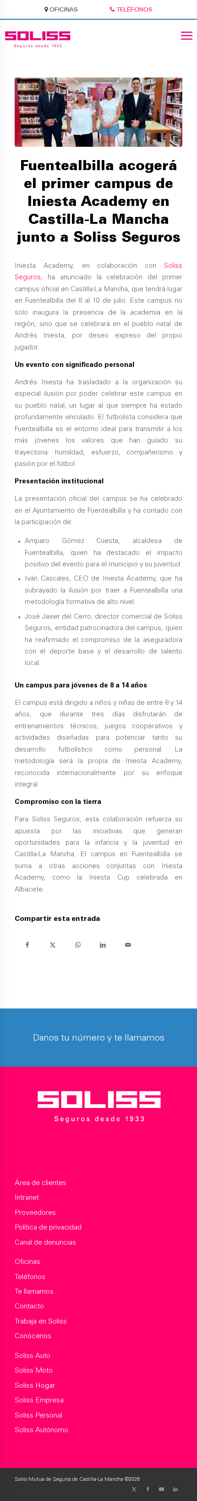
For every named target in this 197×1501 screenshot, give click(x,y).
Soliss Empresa (39, 1400)
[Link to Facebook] (148, 1489)
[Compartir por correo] (128, 945)
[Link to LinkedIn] (175, 1489)
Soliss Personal (38, 1415)
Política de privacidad (48, 1227)
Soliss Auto (32, 1356)
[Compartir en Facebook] (27, 945)
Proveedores (35, 1213)
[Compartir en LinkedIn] (102, 945)
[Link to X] (134, 1489)
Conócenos (33, 1336)
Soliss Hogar (35, 1386)
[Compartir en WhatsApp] (77, 945)
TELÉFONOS (134, 9)
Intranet (27, 1198)
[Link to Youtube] (162, 1489)
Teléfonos (30, 1277)
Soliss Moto (34, 1370)
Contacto (29, 1306)
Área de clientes (40, 1183)
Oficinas (27, 1262)
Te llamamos (34, 1292)
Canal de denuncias (45, 1242)
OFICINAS (63, 9)
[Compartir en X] (52, 945)
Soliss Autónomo (41, 1430)
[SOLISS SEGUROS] (98, 1109)
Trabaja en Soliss (41, 1321)
